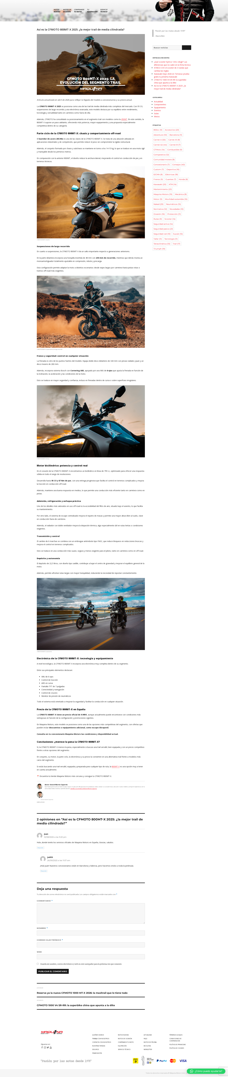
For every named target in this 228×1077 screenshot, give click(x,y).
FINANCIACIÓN (97, 1053)
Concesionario (162, 164)
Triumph (159, 249)
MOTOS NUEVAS (123, 1035)
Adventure (160, 135)
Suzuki (178, 234)
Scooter (170, 219)
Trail (176, 244)
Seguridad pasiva (163, 229)
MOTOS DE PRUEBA (150, 1042)
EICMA (158, 174)
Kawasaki (160, 184)
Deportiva (173, 169)
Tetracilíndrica (162, 244)
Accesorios (172, 130)
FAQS (145, 1039)
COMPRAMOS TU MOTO (126, 1042)
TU (92, 10)
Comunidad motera (164, 159)
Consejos (178, 164)
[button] (206, 1071)
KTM (173, 184)
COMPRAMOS (79, 10)
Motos (157, 116)
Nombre (42, 928)
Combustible (174, 149)
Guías (156, 113)
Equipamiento (160, 107)
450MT (124, 119)
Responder (40, 847)
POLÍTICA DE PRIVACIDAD (177, 1044)
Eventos (157, 110)
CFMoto (159, 149)
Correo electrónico (50, 940)
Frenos (158, 179)
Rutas (158, 219)
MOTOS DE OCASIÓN (125, 1039)
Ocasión (159, 214)
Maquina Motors (163, 194)
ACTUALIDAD (148, 1035)
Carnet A (160, 140)
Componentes (160, 104)
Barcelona (176, 135)
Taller (158, 239)
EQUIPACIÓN (122, 1046)
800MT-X (116, 766)
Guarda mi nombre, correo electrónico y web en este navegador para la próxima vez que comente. (81, 964)
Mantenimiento (163, 189)
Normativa (160, 209)
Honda (183, 179)
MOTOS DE (67, 10)
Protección (174, 214)
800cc (158, 130)
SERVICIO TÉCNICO (124, 1049)
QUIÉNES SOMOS (98, 1035)
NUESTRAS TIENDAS (98, 1046)
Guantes (171, 179)
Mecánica (181, 194)
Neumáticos (173, 204)
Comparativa (161, 154)
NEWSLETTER (148, 1049)
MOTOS (57, 10)
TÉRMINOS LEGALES (175, 1035)
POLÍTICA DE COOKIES (176, 1048)
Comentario (45, 901)
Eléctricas (171, 174)
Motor (158, 199)
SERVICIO (103, 10)
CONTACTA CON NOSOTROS (101, 1042)
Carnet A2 (160, 145)
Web (39, 952)
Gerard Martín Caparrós (47, 799)
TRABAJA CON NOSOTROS (100, 1039)
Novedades (177, 209)
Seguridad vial (162, 234)
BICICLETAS (147, 1046)
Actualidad (158, 101)
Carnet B (175, 145)
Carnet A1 (174, 140)
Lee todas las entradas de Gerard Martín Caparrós (83, 788)
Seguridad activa (163, 224)
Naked (158, 204)
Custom (159, 169)
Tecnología (171, 239)
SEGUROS (95, 1049)
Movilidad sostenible (176, 199)
